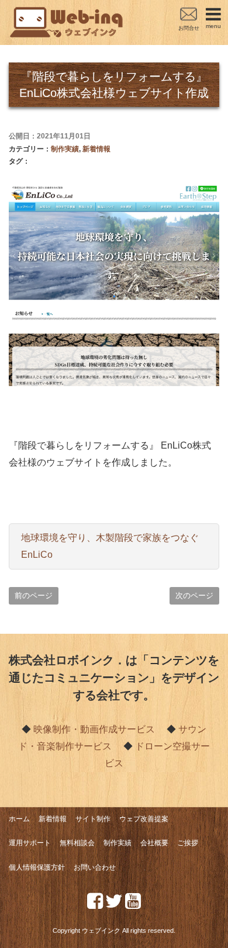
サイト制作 (92, 819)
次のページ (194, 595)
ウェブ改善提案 (143, 819)
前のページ (34, 595)
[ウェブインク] (67, 14)
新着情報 (96, 149)
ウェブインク (101, 930)
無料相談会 (77, 843)
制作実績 (65, 149)
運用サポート (30, 843)
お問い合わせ (95, 867)
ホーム (19, 819)
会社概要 (154, 843)
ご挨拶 (187, 843)
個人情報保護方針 (37, 867)
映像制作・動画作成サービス (94, 729)
